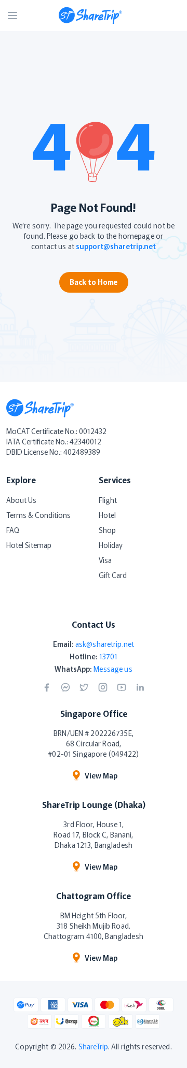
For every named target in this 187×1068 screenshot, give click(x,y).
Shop (107, 530)
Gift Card (113, 575)
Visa (105, 560)
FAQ (12, 530)
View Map (101, 775)
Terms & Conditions (38, 515)
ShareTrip (93, 1046)
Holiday (111, 545)
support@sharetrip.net (116, 246)
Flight (108, 500)
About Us (21, 500)
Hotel (107, 515)
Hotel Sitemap (28, 545)
